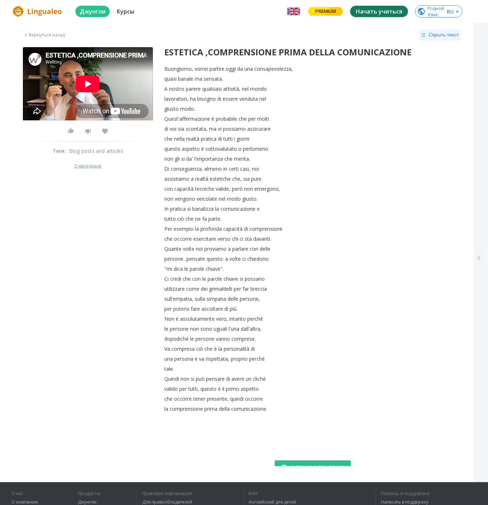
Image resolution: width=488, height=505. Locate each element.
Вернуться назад (47, 35)
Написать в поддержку (404, 502)
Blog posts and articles (96, 151)
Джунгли (87, 502)
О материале (87, 166)
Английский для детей (272, 502)
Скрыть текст (444, 35)
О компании (24, 502)
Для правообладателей (167, 502)
